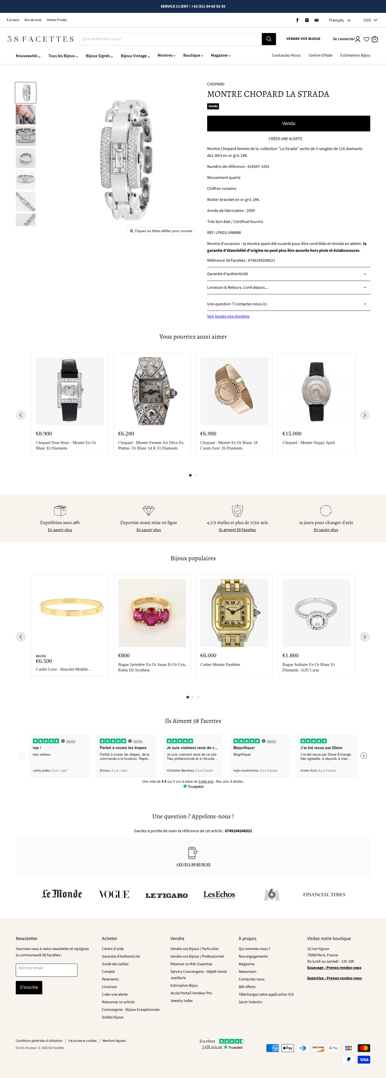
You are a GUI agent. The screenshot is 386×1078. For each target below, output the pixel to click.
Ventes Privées (57, 20)
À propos (13, 20)
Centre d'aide (113, 949)
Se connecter (344, 39)
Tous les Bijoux (61, 56)
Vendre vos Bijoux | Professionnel (197, 956)
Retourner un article (118, 1002)
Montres (165, 55)
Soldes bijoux (113, 1017)
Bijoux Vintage (134, 56)
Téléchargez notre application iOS (266, 994)
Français (336, 20)
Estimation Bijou (355, 55)
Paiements (110, 979)
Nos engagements (253, 956)
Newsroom (247, 971)
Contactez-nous (251, 979)
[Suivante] (365, 415)
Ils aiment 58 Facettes (237, 530)
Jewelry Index (181, 1001)
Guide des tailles (115, 964)
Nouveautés (27, 56)
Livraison (109, 987)
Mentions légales (114, 1040)
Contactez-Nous (286, 55)
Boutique (191, 55)
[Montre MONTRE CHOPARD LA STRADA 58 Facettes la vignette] (25, 92)
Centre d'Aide (320, 55)
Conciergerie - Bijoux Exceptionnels (131, 1009)
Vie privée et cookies (82, 1040)
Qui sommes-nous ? (254, 949)
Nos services (32, 20)
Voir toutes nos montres (228, 316)
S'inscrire (29, 987)
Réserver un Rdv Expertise (191, 964)
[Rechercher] (269, 39)
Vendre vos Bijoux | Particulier (194, 949)
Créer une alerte (115, 994)
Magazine (219, 55)
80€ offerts (247, 987)
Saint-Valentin (250, 1002)
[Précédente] (21, 415)
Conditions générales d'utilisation (39, 1040)
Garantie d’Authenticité (121, 956)
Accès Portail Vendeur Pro (191, 993)
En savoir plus (60, 530)
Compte (108, 971)
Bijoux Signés (98, 56)
